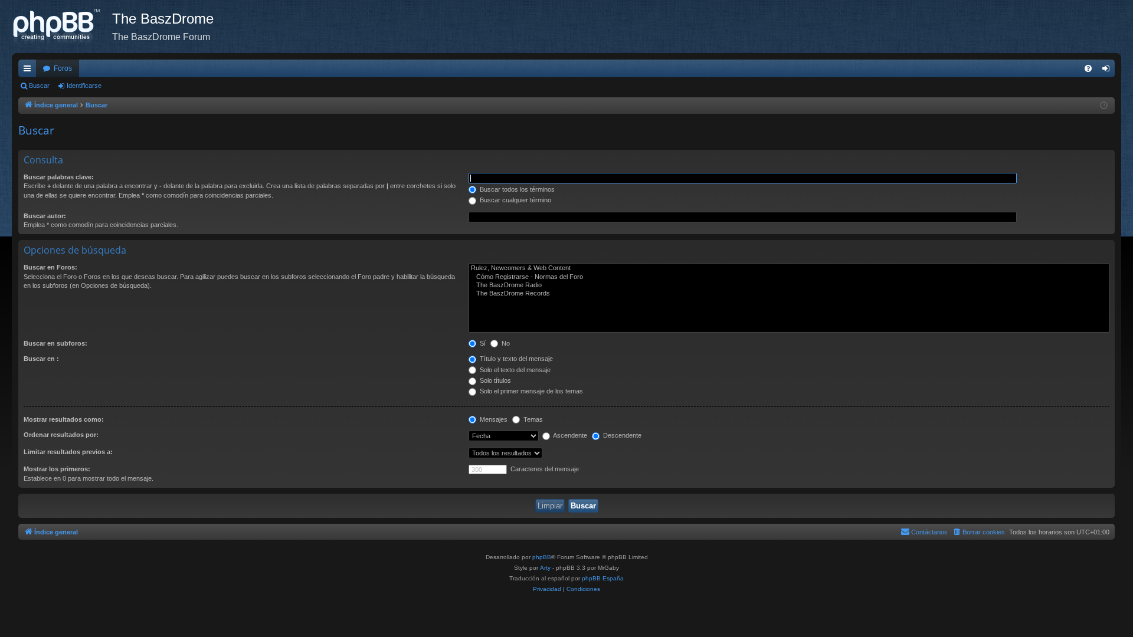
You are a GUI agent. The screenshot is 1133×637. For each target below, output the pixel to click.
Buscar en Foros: (50, 267)
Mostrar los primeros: (57, 468)
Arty (545, 567)
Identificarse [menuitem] (1108, 70)
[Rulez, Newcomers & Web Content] (789, 268)
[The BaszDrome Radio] (789, 285)
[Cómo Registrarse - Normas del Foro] (789, 277)
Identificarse (84, 85)
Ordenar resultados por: (61, 434)
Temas (532, 419)
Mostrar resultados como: (64, 419)
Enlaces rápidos (29, 70)
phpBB (541, 557)
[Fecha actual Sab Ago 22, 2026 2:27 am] (1104, 106)
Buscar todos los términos (516, 189)
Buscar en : (41, 358)
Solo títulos (494, 380)
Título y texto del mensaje (515, 358)
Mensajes (492, 419)
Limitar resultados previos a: (68, 451)
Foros (63, 68)
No (505, 343)
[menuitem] (1088, 68)
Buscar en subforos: (55, 343)
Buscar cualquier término (514, 199)
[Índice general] (62, 26)
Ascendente (569, 435)
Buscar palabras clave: (59, 176)
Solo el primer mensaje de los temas (530, 391)
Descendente (621, 435)
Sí (482, 343)
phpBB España (603, 578)
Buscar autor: (45, 215)
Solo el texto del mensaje (514, 369)
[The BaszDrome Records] (789, 294)
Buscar (39, 85)
